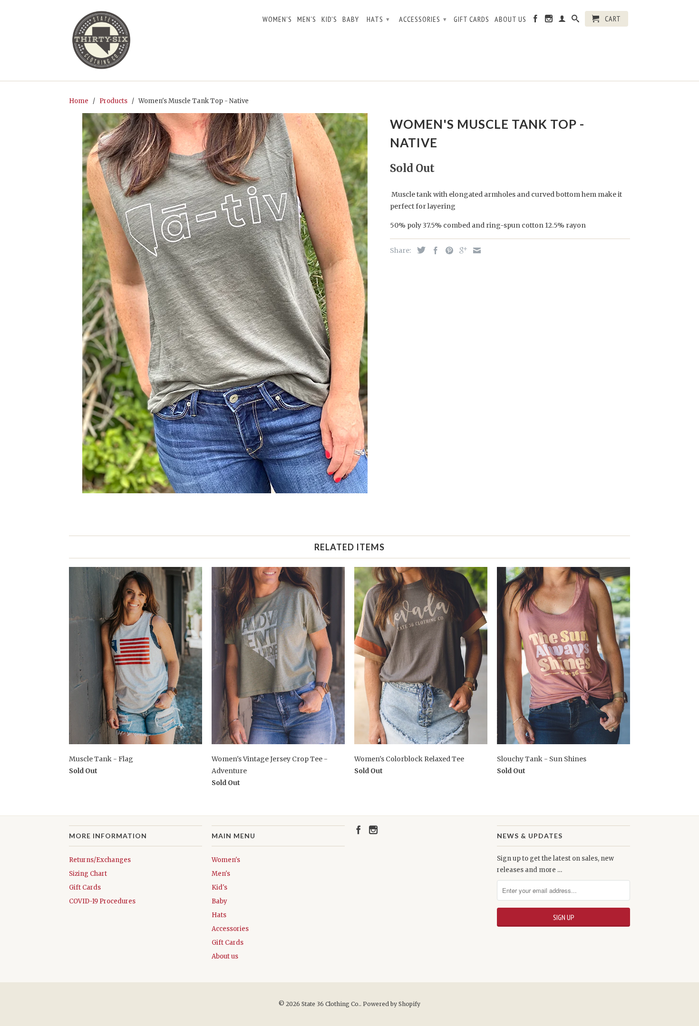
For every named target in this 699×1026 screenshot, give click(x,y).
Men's (306, 19)
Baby (350, 19)
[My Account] (562, 20)
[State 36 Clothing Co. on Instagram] (549, 20)
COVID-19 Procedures (102, 901)
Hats (378, 19)
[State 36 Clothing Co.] (102, 40)
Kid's (329, 19)
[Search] (576, 20)
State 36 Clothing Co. (330, 1003)
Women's (277, 19)
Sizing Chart (88, 874)
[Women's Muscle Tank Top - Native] (224, 303)
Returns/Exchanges (100, 860)
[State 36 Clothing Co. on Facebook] (536, 20)
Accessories (423, 19)
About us (510, 19)
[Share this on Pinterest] (447, 250)
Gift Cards (471, 19)
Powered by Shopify (391, 1003)
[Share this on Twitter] (419, 250)
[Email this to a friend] (474, 250)
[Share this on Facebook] (433, 250)
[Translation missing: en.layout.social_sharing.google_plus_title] (461, 250)
